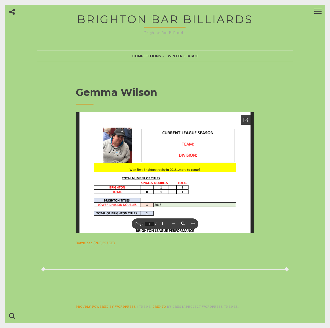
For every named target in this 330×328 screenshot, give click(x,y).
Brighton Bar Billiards (165, 19)
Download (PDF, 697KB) (95, 243)
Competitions (146, 56)
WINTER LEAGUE (183, 56)
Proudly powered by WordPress (106, 306)
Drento (159, 306)
